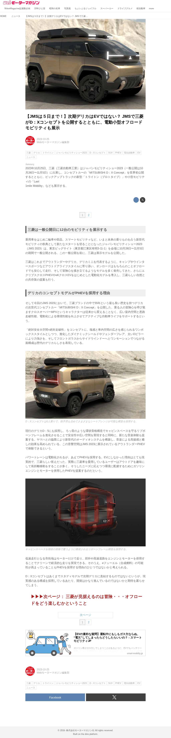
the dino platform (89, 734)
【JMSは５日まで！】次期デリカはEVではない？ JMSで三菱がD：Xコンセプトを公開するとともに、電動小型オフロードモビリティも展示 (84, 122)
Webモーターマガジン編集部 (53, 142)
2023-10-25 (43, 139)
